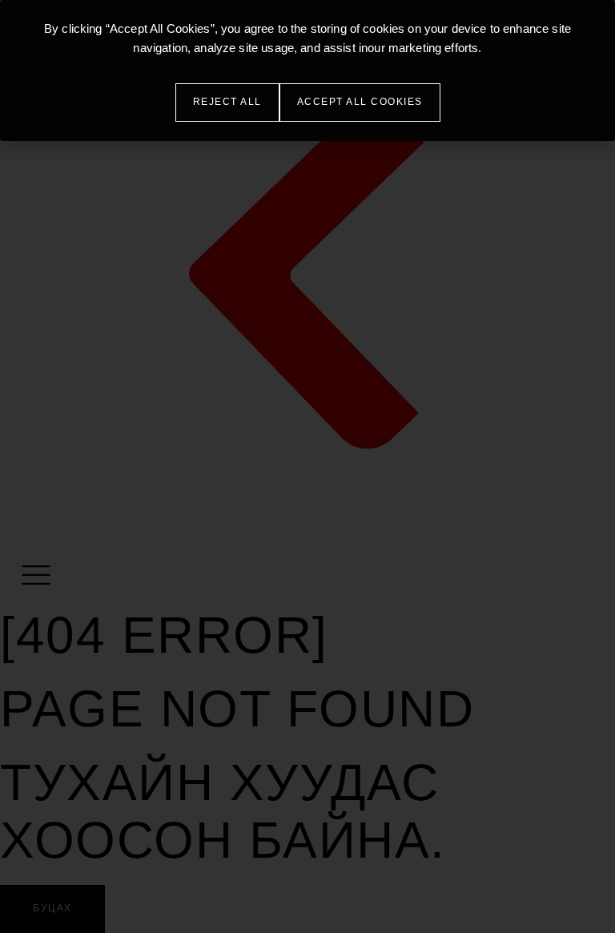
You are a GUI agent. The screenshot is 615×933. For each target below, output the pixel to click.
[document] (307, 466)
